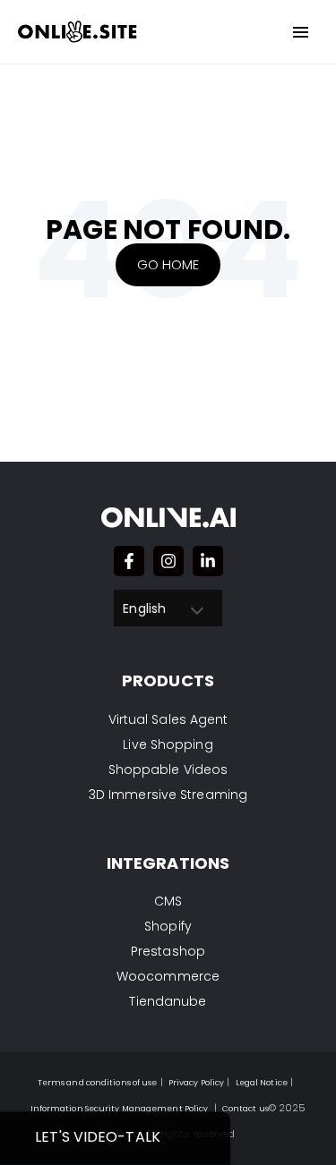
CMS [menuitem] (168, 901)
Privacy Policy (196, 1082)
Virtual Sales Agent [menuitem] (168, 719)
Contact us (245, 1108)
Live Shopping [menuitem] (167, 744)
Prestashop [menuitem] (168, 951)
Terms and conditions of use (98, 1082)
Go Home (168, 264)
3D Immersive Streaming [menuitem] (168, 795)
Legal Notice (262, 1082)
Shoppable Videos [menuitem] (168, 769)
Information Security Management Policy (119, 1108)
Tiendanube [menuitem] (167, 1001)
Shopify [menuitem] (168, 926)
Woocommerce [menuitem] (168, 976)
